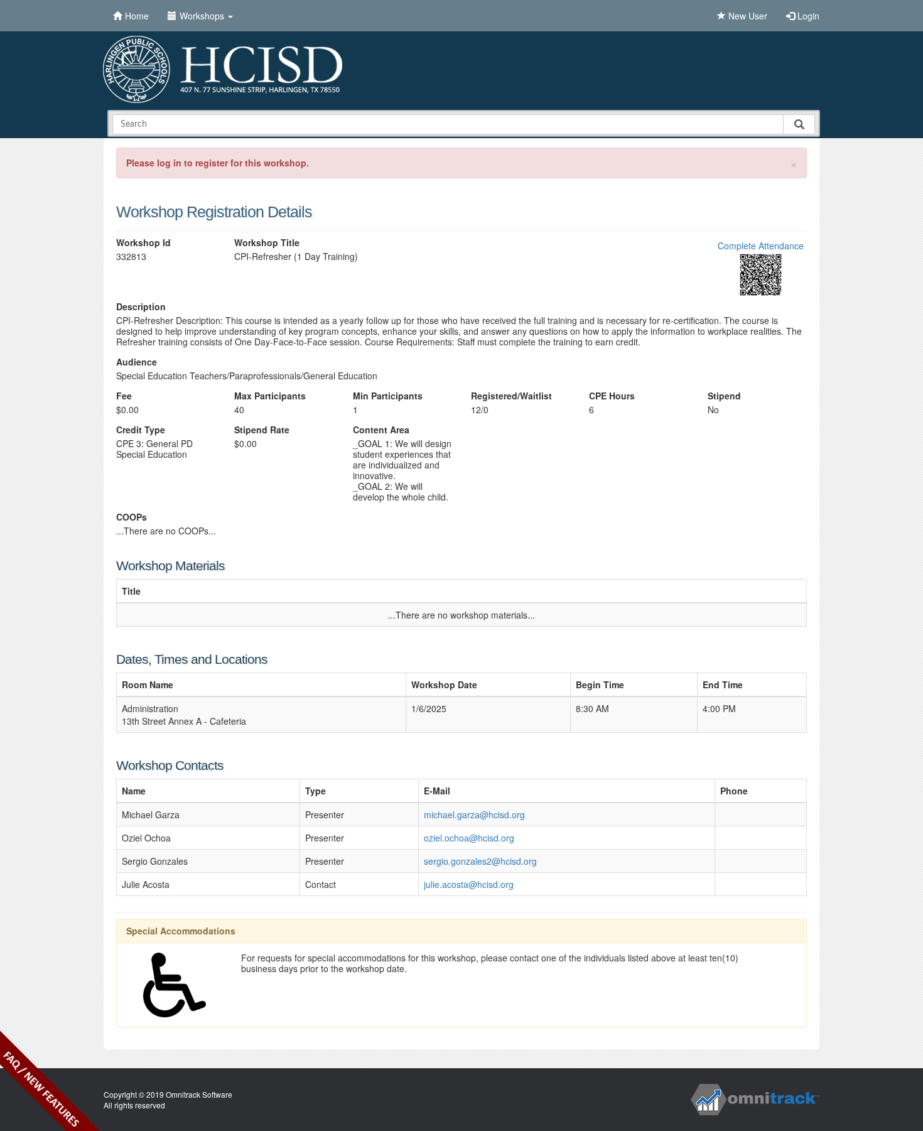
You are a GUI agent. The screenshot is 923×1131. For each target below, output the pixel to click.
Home (137, 15)
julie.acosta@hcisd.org (469, 884)
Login (807, 15)
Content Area (381, 430)
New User (746, 15)
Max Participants (270, 396)
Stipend (724, 396)
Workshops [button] (203, 15)
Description (141, 306)
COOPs (131, 517)
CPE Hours (612, 396)
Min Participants (388, 396)
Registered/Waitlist (511, 396)
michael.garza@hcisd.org (474, 814)
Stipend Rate (261, 430)
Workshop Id (143, 242)
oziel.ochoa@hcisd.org (469, 837)
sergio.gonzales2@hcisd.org (480, 861)
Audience (136, 362)
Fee (124, 396)
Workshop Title (267, 242)
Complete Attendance (761, 245)
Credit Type (140, 430)
